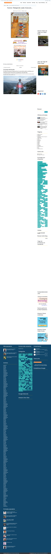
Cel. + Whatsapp (4, 0)
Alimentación (40, 180)
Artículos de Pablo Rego (42, 164)
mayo (4, 399)
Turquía (46, 216)
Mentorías (24, 2)
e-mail (8, 0)
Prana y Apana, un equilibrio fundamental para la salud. (10, 520)
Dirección (11, 0)
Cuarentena (45, 204)
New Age (39, 171)
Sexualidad (39, 145)
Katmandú (45, 223)
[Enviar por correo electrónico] (17, 59)
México (38, 215)
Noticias (45, 180)
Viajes (38, 199)
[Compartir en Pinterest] (21, 59)
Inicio (5, 5)
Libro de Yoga (45, 208)
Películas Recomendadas (41, 194)
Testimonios (45, 205)
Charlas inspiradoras (41, 177)
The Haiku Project (44, 202)
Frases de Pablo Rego (41, 172)
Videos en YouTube (41, 163)
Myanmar (39, 224)
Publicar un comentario (19, 65)
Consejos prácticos (40, 179)
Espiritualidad (39, 193)
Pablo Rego (33, 2)
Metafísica (45, 196)
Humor (30, 374)
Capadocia (31, 361)
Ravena (46, 225)
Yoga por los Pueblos (40, 217)
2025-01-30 (46, 353)
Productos (39, 191)
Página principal (39, 134)
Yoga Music (40, 175)
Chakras (39, 190)
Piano (38, 202)
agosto (4, 365)
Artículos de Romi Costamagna (22, 358)
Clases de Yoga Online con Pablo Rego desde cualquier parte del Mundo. (43, 127)
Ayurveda (38, 139)
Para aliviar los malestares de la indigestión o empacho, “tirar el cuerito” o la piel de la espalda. (12, 513)
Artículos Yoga (40, 166)
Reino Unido (39, 226)
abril (4, 504)
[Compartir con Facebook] (19, 59)
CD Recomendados (41, 169)
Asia (38, 204)
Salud (39, 167)
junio (4, 398)
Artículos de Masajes (41, 186)
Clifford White (45, 199)
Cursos (46, 206)
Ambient (39, 195)
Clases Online (29, 2)
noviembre (5, 373)
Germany (22, 374)
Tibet (46, 210)
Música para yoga (41, 174)
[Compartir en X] (18, 59)
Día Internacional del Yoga (41, 201)
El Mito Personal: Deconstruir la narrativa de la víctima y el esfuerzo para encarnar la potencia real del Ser (18, 72)
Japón (42, 223)
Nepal (46, 224)
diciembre (4, 372)
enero (4, 371)
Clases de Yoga (44, 189)
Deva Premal (39, 213)
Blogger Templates (37, 553)
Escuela (39, 198)
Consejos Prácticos (40, 146)
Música (38, 143)
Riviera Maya (42, 553)
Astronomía (45, 191)
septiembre (5, 375)
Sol (42, 226)
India (45, 190)
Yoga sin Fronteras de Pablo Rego (14, 553)
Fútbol (46, 214)
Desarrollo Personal (44, 195)
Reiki (38, 210)
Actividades (39, 203)
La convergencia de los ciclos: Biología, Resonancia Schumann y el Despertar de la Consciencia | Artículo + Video (42, 123)
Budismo (39, 212)
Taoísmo (39, 216)
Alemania (45, 211)
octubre (4, 374)
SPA (38, 147)
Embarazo (39, 214)
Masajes (38, 142)
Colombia (31, 364)
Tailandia (46, 226)
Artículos (38, 141)
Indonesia (39, 223)
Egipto (46, 213)
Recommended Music (41, 170)
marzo (4, 369)
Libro (46, 2)
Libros (38, 144)
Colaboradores (39, 138)
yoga (31, 388)
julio (4, 366)
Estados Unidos (40, 188)
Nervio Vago (42, 215)
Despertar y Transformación (41, 192)
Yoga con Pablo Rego (41, 2)
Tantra (46, 215)
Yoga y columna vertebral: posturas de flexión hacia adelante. (12, 539)
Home (21, 2)
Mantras (39, 205)
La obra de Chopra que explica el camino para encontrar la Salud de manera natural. (12, 524)
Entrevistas (39, 196)
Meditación (39, 140)
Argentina (45, 203)
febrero (4, 370)
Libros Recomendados (41, 176)
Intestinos (42, 198)
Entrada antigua (33, 67)
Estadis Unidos (40, 208)
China (26, 363)
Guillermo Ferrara (40, 200)
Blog (37, 2)
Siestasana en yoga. (9, 542)
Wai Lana (39, 227)
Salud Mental (40, 185)
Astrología (22, 359)
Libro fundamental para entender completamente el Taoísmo (11, 349)
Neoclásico (45, 209)
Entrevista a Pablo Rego (41, 207)
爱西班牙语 (46, 553)
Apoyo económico (40, 148)
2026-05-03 (46, 350)
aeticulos (39, 206)
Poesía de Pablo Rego (40, 197)
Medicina (39, 209)
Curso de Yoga (45, 212)
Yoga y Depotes (40, 211)
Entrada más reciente (7, 67)
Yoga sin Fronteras (41, 154)
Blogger (46, 365)
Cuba (31, 365)
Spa (46, 198)
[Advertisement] (42, 16)
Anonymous (38, 348)
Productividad (39, 225)
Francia (42, 214)
